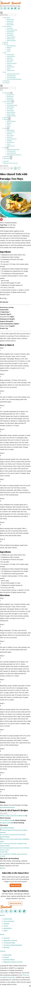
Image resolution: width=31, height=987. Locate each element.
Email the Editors (9, 959)
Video (5, 930)
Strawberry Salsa (6, 823)
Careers (6, 957)
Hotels (8, 68)
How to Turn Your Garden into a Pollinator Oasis (13, 843)
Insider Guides (10, 54)
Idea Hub (5, 42)
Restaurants (10, 23)
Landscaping (10, 35)
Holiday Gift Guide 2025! (13, 74)
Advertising (7, 955)
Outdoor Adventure (12, 63)
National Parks (10, 67)
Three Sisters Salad (6, 820)
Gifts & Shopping (11, 45)
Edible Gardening (11, 40)
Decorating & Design (12, 30)
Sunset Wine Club (11, 77)
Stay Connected (4, 165)
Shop (4, 72)
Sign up (2, 868)
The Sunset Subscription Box (14, 79)
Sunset (2, 915)
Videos (8, 51)
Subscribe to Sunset (10, 940)
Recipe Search (10, 19)
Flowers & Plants (11, 37)
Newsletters (6, 81)
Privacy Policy (10, 977)
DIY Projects (10, 33)
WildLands (9, 58)
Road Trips (9, 61)
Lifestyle (5, 44)
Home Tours (10, 28)
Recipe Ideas (10, 21)
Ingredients (4, 807)
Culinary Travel (10, 70)
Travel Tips (3, 852)
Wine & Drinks (10, 24)
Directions (11, 807)
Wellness (9, 47)
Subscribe (6, 161)
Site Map (6, 947)
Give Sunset (6, 82)
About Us (6, 938)
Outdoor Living (10, 38)
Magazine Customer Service (10, 163)
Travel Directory (11, 56)
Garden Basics (10, 31)
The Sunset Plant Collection (12, 945)
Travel (5, 52)
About (2, 934)
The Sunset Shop (11, 75)
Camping (9, 65)
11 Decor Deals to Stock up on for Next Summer (13, 834)
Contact (2, 951)
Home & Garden (7, 26)
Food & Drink (6, 17)
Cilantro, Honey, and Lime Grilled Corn (13, 815)
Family (8, 49)
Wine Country (10, 60)
